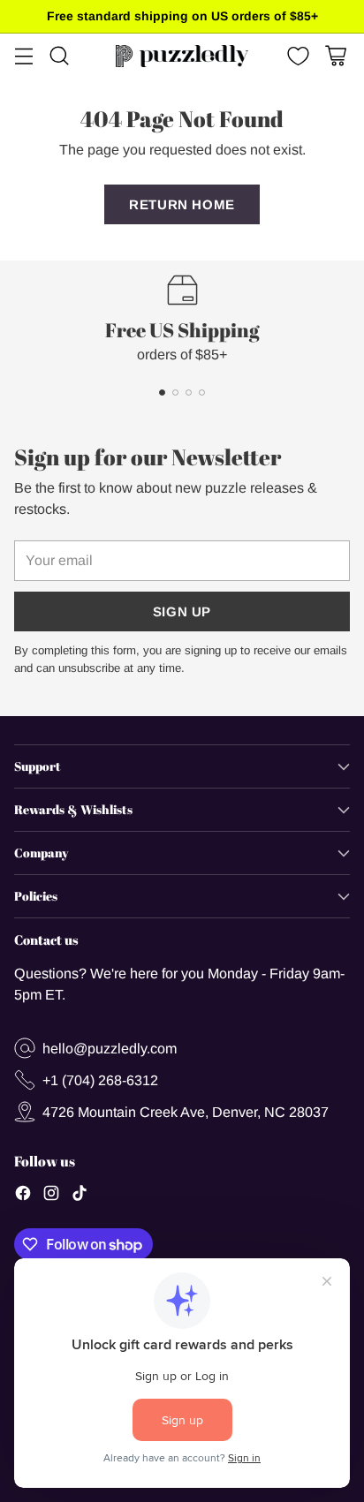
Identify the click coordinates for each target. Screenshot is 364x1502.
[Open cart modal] (335, 56)
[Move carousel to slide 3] (189, 392)
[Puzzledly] (182, 56)
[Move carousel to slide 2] (175, 392)
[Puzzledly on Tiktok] (79, 1195)
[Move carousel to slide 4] (202, 392)
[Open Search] (59, 56)
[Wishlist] (296, 56)
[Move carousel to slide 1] (162, 392)
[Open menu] (23, 56)
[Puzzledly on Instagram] (51, 1195)
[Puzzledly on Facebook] (23, 1195)
